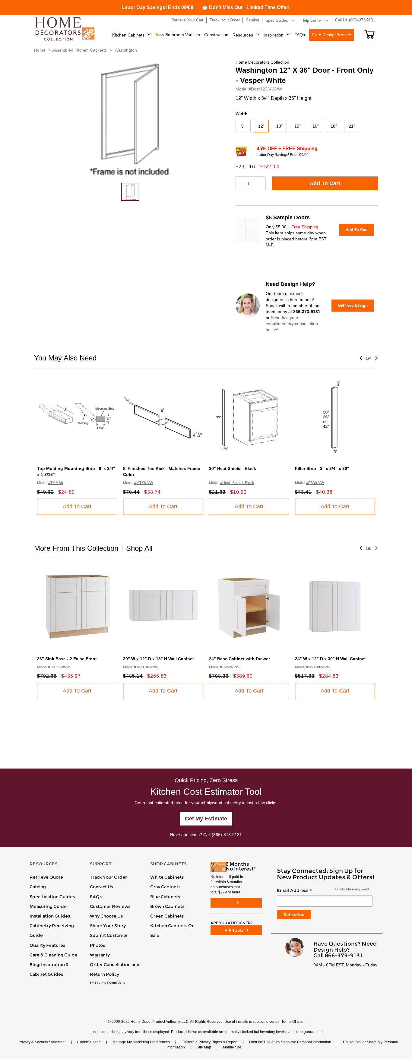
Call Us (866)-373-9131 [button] (355, 20)
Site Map (204, 1047)
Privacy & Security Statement (41, 1042)
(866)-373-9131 (227, 834)
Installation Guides (50, 916)
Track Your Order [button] (224, 20)
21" (352, 126)
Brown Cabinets (167, 906)
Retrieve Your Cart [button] (187, 20)
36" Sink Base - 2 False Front (67, 658)
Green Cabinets (167, 916)
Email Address (323, 890)
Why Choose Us (106, 916)
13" (279, 126)
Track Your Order (108, 877)
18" (334, 126)
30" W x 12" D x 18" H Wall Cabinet (158, 658)
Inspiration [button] (274, 35)
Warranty (100, 955)
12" (261, 126)
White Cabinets (167, 877)
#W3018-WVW (146, 667)
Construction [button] (216, 34)
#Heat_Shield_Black (237, 483)
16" (315, 126)
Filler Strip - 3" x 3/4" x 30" (322, 468)
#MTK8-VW (143, 483)
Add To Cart (324, 183)
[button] (369, 34)
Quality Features (47, 945)
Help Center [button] (311, 20)
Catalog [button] (252, 20)
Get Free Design (353, 305)
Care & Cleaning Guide (54, 955)
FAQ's (96, 896)
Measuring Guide (48, 906)
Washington (126, 50)
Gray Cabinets (165, 886)
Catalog (38, 886)
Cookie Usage (89, 1042)
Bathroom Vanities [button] (177, 34)
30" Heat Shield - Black (232, 468)
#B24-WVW (229, 667)
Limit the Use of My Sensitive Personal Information (290, 1042)
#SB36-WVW (59, 667)
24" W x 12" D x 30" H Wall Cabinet (330, 658)
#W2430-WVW (318, 667)
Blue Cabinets (165, 896)
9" (243, 126)
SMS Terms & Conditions (107, 982)
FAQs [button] (299, 34)
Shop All (139, 548)
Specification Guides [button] (52, 896)
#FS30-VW (315, 483)
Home (40, 50)
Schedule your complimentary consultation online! (292, 323)
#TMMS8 (55, 483)
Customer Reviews (110, 906)
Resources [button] (243, 35)
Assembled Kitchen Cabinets (79, 50)
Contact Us (101, 886)
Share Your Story (108, 925)
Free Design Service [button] (331, 34)
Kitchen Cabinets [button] (128, 35)
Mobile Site (232, 1047)
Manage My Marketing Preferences (141, 1042)
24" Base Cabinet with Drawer (239, 658)
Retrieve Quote (46, 877)
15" (297, 126)
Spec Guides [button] (276, 20)
